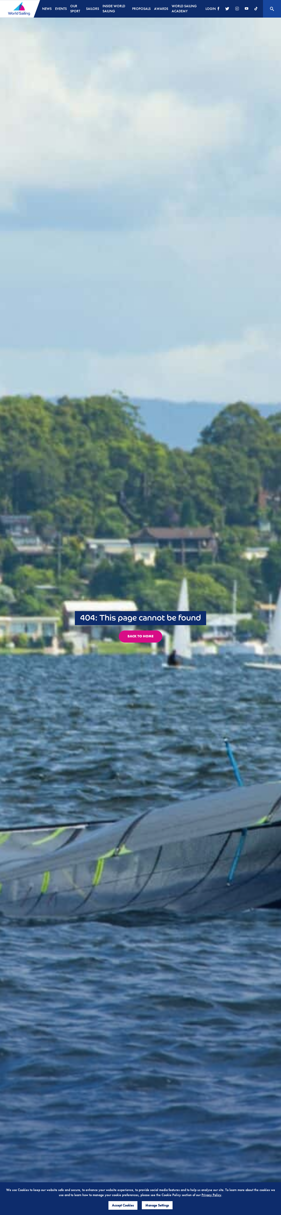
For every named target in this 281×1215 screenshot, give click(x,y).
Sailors (92, 8)
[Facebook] (218, 9)
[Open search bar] (272, 9)
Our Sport (75, 8)
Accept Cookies (123, 1205)
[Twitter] (227, 9)
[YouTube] (246, 9)
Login (210, 8)
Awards (161, 8)
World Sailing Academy (184, 8)
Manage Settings (157, 1205)
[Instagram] (237, 9)
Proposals (141, 8)
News (47, 8)
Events (61, 8)
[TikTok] (256, 9)
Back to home (140, 636)
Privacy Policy (211, 1195)
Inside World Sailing (114, 8)
